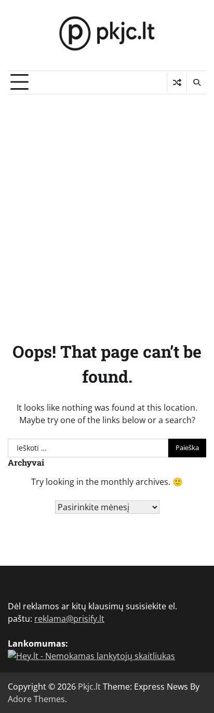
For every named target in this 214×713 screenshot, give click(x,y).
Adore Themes (36, 699)
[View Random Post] (176, 82)
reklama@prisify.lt (69, 618)
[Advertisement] (107, 206)
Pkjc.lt (89, 686)
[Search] (196, 82)
